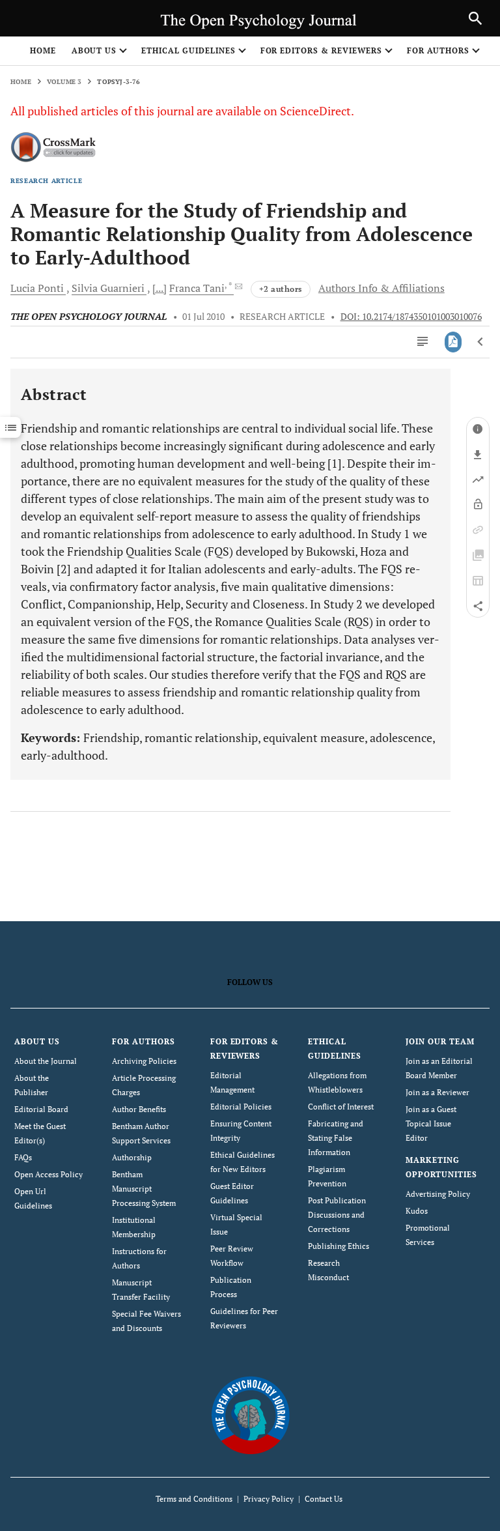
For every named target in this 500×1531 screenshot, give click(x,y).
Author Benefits (139, 1109)
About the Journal (45, 1061)
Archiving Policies (144, 1061)
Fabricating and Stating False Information (335, 1138)
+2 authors (280, 289)
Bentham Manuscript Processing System (144, 1188)
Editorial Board (41, 1109)
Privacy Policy (268, 1499)
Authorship (132, 1157)
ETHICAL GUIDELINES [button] (188, 50)
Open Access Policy (48, 1174)
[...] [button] (159, 288)
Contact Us (323, 1499)
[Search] (475, 18)
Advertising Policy (438, 1194)
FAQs (23, 1157)
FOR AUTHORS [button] (438, 50)
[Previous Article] (481, 342)
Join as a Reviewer (437, 1092)
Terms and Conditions (194, 1499)
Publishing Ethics (338, 1246)
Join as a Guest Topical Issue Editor (431, 1123)
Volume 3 (64, 82)
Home (43, 50)
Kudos (417, 1211)
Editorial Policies (240, 1106)
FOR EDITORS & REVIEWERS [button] (321, 50)
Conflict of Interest (341, 1106)
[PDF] (453, 342)
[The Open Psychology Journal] (250, 1415)
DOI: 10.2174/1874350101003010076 (411, 316)
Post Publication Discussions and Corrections (337, 1214)
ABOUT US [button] (94, 50)
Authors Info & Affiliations (381, 288)
